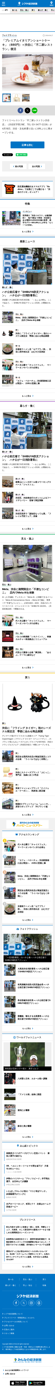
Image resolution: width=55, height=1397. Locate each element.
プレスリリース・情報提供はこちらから (19, 1318)
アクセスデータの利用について (16, 1322)
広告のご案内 (9, 1329)
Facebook (16, 1303)
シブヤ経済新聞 (27, 4)
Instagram (31, 1303)
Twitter (24, 1303)
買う (33, 10)
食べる (14, 10)
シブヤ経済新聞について (13, 1314)
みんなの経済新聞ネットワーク (27, 1360)
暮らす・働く (43, 10)
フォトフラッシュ (9, 35)
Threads (39, 1303)
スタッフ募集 (9, 1333)
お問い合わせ (9, 1325)
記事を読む (27, 144)
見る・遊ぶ (24, 10)
